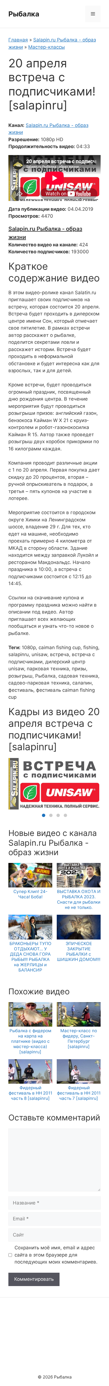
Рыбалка (23, 14)
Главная (18, 40)
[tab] (43, 815)
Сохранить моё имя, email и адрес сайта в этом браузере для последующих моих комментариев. (56, 1255)
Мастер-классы (46, 47)
